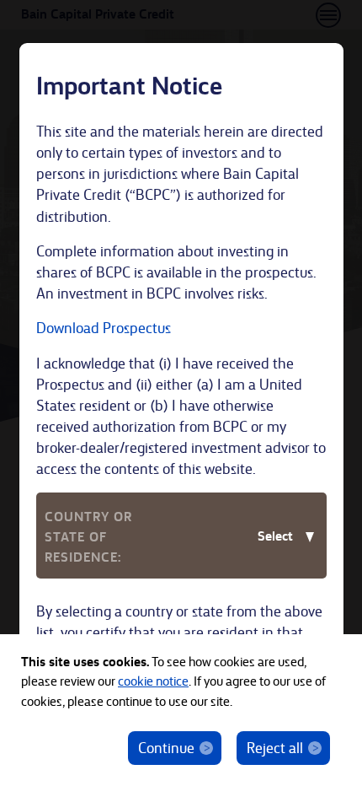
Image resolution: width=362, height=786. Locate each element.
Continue (166, 746)
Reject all (275, 746)
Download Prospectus (103, 326)
